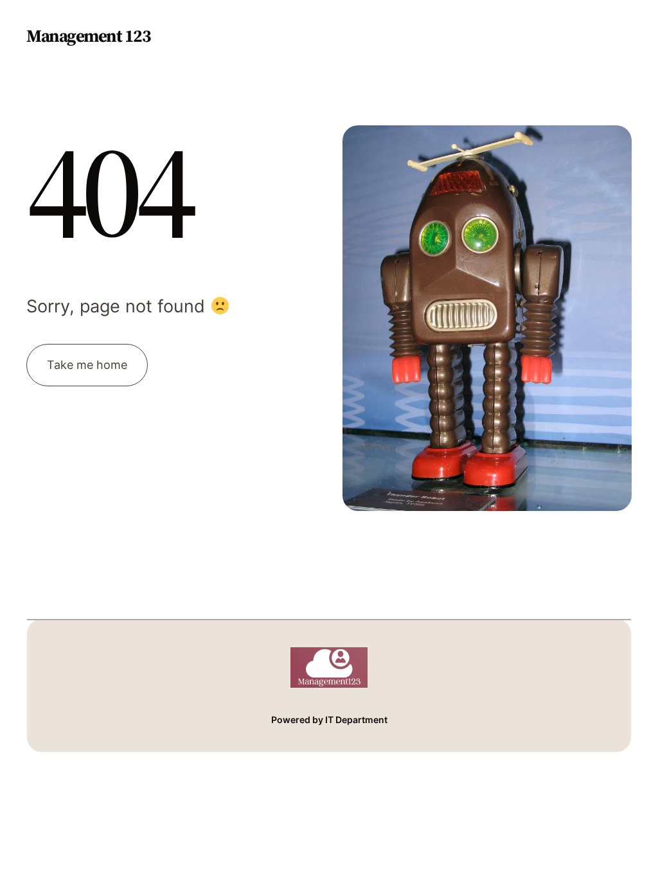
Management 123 (88, 36)
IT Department (356, 719)
